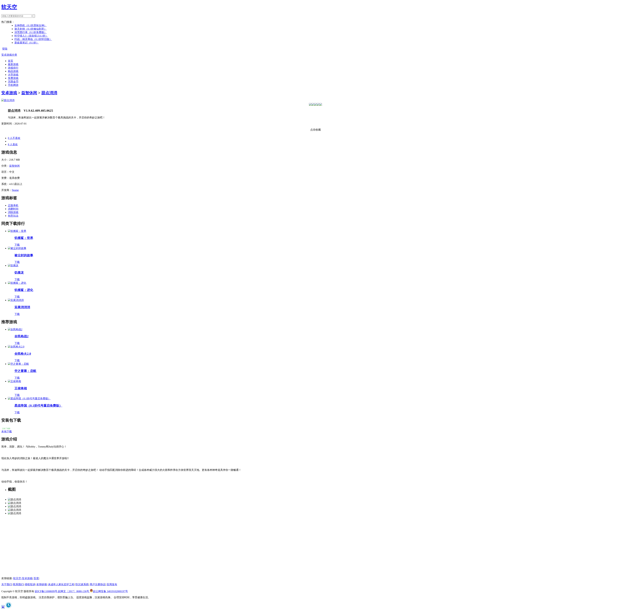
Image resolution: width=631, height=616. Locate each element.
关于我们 (6, 584)
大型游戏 (13, 74)
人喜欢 (13, 144)
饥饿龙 (19, 272)
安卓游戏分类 (9, 54)
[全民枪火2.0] (16, 346)
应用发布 (112, 584)
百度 (36, 578)
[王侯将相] (14, 381)
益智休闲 (29, 93)
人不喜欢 (14, 138)
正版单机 (13, 205)
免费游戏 (13, 78)
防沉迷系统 (82, 584)
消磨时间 (13, 208)
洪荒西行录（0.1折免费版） (30, 32)
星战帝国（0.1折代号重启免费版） (38, 405)
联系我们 (18, 584)
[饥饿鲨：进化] (17, 282)
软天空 (9, 7)
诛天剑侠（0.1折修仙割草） (30, 28)
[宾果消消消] (16, 300)
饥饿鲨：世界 (23, 238)
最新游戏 (13, 64)
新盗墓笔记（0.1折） (26, 42)
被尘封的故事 (23, 255)
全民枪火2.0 (22, 353)
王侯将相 (20, 388)
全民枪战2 (21, 336)
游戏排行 (13, 67)
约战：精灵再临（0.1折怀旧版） (33, 39)
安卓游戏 (9, 93)
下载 (17, 244)
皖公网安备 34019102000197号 (110, 591)
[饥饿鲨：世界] (17, 231)
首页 (10, 60)
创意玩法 (13, 215)
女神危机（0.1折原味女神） (30, 25)
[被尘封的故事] (17, 248)
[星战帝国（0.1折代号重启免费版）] (29, 398)
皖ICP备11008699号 (46, 591)
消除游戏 (13, 212)
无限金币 (13, 81)
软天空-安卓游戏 (22, 578)
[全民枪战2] (15, 329)
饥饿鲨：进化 (23, 290)
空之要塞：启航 (25, 371)
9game (15, 190)
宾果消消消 (22, 307)
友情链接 (41, 584)
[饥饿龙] (13, 265)
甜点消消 (49, 93)
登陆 (4, 48)
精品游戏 (13, 71)
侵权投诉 (30, 584)
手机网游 (13, 85)
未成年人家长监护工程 (61, 584)
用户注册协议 (97, 584)
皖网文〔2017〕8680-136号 (74, 591)
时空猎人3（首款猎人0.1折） (31, 35)
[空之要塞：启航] (18, 363)
